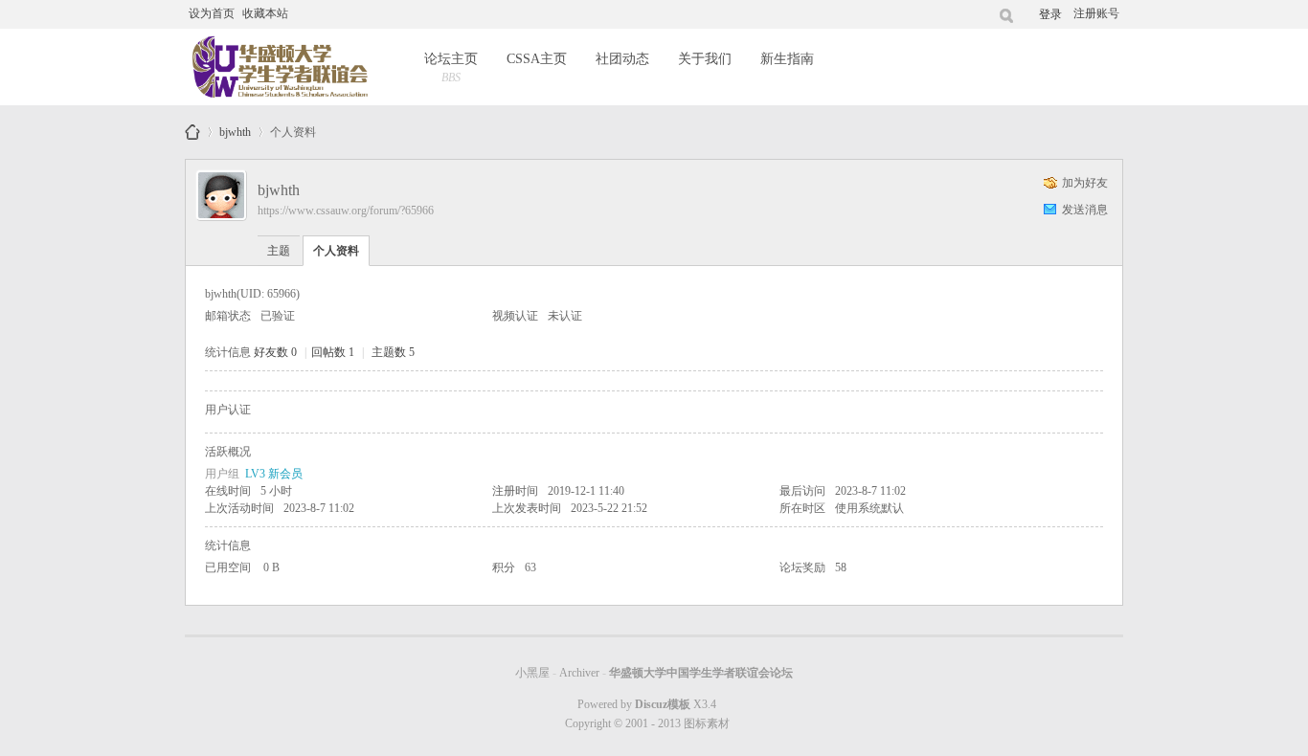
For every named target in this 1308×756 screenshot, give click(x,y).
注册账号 (1096, 13)
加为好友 (1085, 182)
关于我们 (705, 59)
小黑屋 (532, 672)
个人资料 (336, 250)
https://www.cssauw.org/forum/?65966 (346, 210)
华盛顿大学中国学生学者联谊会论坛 (192, 132)
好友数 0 (275, 352)
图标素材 (707, 723)
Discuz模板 (662, 704)
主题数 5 (393, 352)
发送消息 (1085, 209)
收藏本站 (265, 13)
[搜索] (1007, 15)
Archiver (579, 672)
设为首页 (212, 13)
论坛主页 (451, 68)
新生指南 (787, 59)
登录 (1050, 14)
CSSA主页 (537, 59)
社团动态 (622, 59)
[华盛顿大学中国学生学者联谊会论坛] (278, 67)
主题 (278, 250)
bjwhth (235, 128)
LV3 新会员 (274, 473)
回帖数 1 (332, 352)
